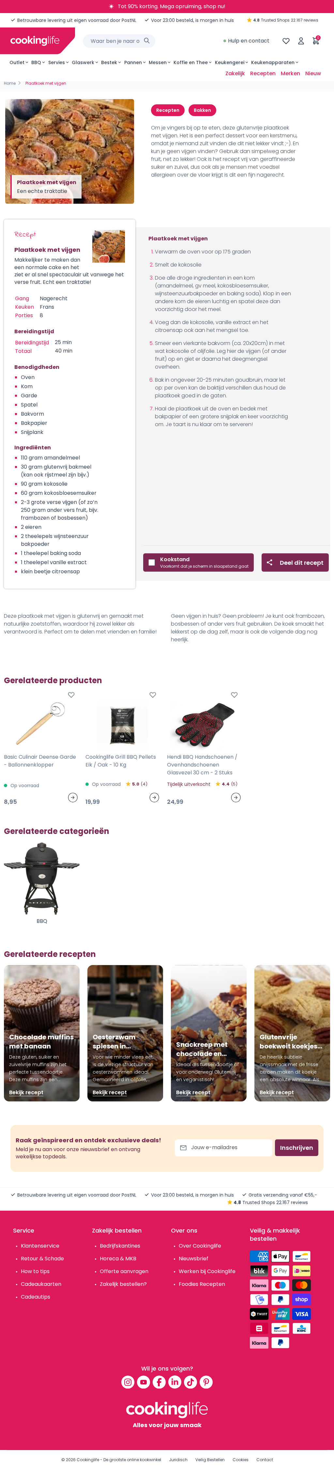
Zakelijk (235, 73)
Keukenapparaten (273, 62)
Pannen (133, 62)
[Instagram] (127, 1382)
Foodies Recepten (202, 1284)
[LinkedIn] (174, 1382)
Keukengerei (229, 62)
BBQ (36, 62)
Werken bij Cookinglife (207, 1271)
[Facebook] (159, 1382)
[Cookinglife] (34, 40)
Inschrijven (296, 1148)
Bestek (109, 62)
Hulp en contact (248, 40)
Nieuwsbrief (193, 1258)
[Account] (301, 40)
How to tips (35, 1271)
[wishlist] (286, 40)
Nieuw (313, 73)
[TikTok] (190, 1382)
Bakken (202, 110)
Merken (290, 73)
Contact (264, 1459)
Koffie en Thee (191, 62)
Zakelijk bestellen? (123, 1284)
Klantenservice (40, 1246)
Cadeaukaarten (41, 1284)
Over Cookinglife (200, 1246)
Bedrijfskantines (120, 1246)
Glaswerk (83, 62)
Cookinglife (88, 1459)
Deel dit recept (302, 563)
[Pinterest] (206, 1382)
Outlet (16, 62)
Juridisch (178, 1459)
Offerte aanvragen (124, 1271)
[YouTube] (143, 1382)
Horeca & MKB (118, 1258)
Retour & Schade (42, 1258)
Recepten (263, 73)
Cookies (241, 1459)
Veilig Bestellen (210, 1459)
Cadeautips (35, 1297)
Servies (56, 62)
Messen (158, 62)
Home (10, 83)
